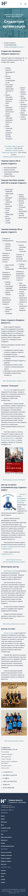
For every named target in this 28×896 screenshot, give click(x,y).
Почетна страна (5, 752)
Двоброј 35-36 (9, 473)
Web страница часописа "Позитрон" (14, 480)
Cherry (3, 428)
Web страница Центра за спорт (14, 741)
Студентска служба (6, 828)
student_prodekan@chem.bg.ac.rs (14, 47)
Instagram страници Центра (9, 546)
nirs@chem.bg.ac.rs (7, 554)
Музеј (2, 825)
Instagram (13, 440)
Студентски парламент (6, 754)
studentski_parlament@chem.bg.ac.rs (14, 156)
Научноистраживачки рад (7, 846)
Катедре (3, 843)
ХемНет (3, 819)
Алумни (3, 816)
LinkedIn (3, 879)
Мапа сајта (3, 864)
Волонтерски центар (6, 765)
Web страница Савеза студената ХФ (14, 381)
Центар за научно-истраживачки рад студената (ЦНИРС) (21, 498)
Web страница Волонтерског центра (14, 624)
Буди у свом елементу (6, 837)
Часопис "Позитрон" (6, 759)
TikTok (2, 876)
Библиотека (4, 822)
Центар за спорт (5, 768)
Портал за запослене (6, 852)
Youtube (3, 882)
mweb (17, 892)
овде (9, 444)
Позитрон (7, 390)
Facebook (4, 440)
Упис (2, 834)
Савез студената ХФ (6, 756)
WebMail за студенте (6, 861)
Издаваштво (4, 840)
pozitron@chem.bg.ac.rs (8, 438)
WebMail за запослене (6, 855)
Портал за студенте (6, 858)
